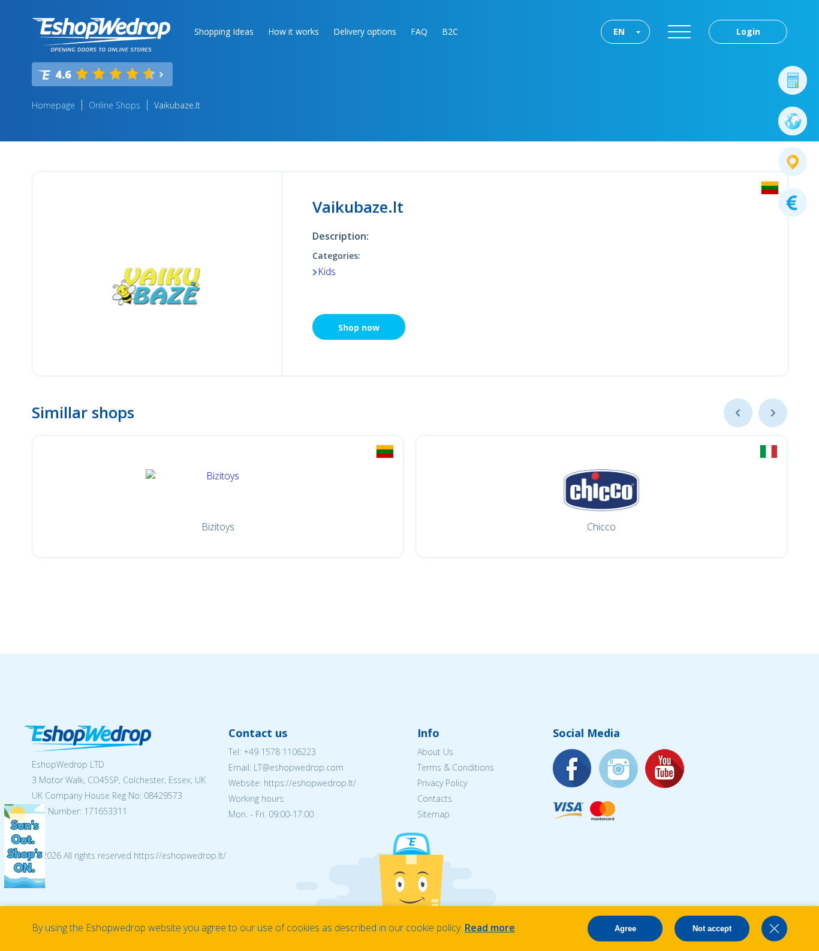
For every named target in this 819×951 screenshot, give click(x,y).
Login (748, 31)
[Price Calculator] (792, 80)
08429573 (163, 795)
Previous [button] (738, 412)
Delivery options (364, 31)
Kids (327, 271)
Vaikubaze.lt (177, 105)
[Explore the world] (792, 121)
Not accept (711, 928)
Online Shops (114, 105)
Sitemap (433, 814)
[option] (218, 496)
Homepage (53, 105)
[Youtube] (665, 769)
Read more (490, 927)
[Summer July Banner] (24, 884)
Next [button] (772, 412)
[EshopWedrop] (101, 35)
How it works (293, 31)
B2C (450, 31)
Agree (625, 928)
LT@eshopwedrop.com (299, 767)
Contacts (434, 798)
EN (619, 31)
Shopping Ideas (224, 31)
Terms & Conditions (455, 767)
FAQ (419, 31)
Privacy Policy (442, 783)
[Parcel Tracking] (792, 161)
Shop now (359, 327)
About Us (435, 751)
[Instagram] (619, 769)
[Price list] (792, 202)
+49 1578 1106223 (279, 751)
